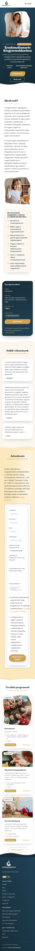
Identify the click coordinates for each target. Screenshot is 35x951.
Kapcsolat (5, 903)
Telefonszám (13, 537)
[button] (17, 24)
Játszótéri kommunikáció (9, 920)
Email (10, 528)
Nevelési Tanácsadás (8, 894)
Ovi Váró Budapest (8, 923)
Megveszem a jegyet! (17, 658)
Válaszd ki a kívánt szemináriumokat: (14, 546)
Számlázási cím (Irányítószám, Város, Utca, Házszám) (17, 558)
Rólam (4, 891)
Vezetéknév (12, 510)
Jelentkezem (17, 74)
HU (4, 877)
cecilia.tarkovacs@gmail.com (13, 330)
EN (8, 877)
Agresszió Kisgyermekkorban (11, 911)
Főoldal (4, 884)
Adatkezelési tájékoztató (10, 931)
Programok (5, 900)
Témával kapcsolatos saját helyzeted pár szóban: (17, 570)
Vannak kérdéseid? (14, 584)
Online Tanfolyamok (8, 897)
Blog (3, 887)
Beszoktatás (6, 917)
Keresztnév (12, 519)
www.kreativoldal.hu (14, 947)
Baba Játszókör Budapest (10, 914)
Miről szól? (17, 79)
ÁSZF (3, 934)
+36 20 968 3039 (9, 332)
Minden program (17, 850)
